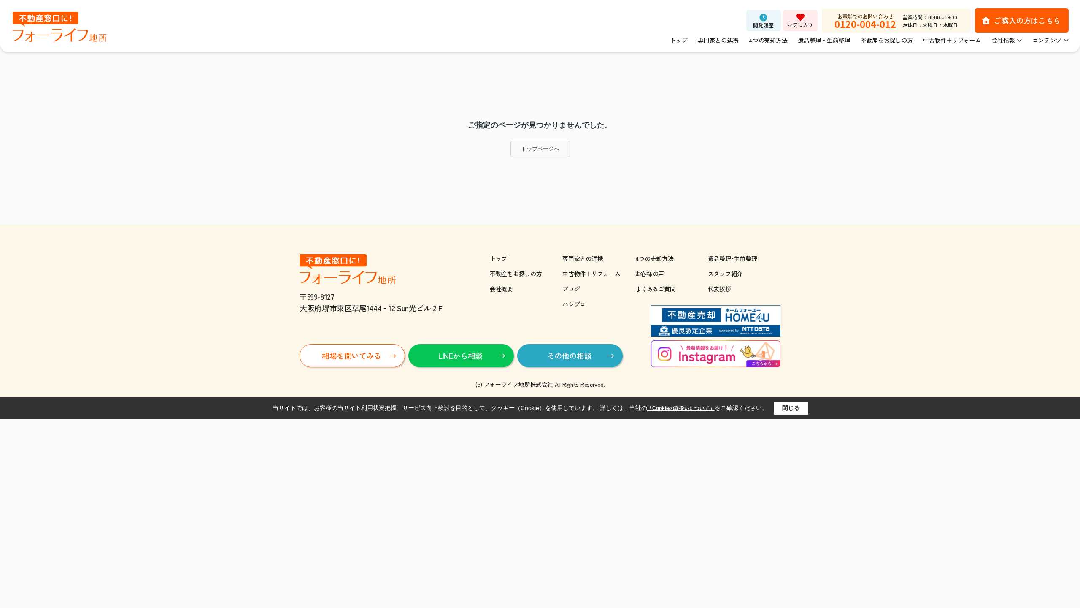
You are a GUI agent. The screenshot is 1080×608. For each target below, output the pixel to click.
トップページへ (540, 149)
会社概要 (501, 289)
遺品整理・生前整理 (824, 40)
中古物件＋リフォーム (952, 40)
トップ (678, 40)
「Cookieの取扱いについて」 (681, 408)
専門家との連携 (718, 40)
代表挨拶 (719, 289)
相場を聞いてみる (351, 355)
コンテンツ (1046, 40)
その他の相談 (569, 355)
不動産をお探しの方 (887, 40)
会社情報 (1003, 40)
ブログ (571, 289)
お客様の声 (649, 273)
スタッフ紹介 (725, 273)
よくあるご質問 (655, 289)
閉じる (791, 407)
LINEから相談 (460, 355)
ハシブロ (574, 304)
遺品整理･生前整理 (732, 258)
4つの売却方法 (768, 40)
